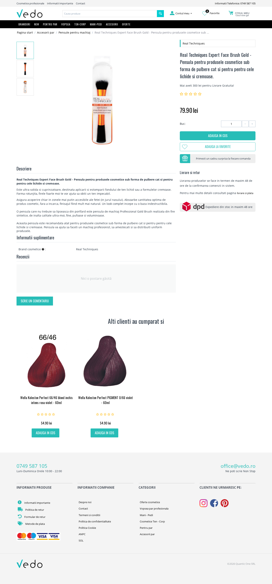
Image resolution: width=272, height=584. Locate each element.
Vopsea (65, 24)
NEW (36, 24)
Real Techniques (194, 43)
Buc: (183, 124)
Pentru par (146, 528)
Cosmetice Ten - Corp (152, 521)
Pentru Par (50, 24)
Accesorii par (45, 32)
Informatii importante (37, 503)
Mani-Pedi (96, 24)
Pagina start (25, 32)
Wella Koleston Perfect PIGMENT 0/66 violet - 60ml (105, 400)
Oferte (126, 24)
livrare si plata (245, 193)
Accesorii (112, 24)
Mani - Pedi (146, 515)
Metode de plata (35, 524)
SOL (81, 540)
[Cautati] (160, 13)
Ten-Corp (80, 24)
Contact (80, 3)
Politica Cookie (87, 528)
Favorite (213, 13)
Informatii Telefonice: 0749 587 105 (235, 3)
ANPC (82, 534)
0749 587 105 (32, 465)
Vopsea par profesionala (154, 508)
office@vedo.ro (238, 465)
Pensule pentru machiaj (74, 32)
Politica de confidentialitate (95, 521)
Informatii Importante (60, 3)
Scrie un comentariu (35, 301)
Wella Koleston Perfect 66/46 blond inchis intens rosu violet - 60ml (46, 400)
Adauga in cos (217, 135)
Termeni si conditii (89, 515)
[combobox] (109, 13)
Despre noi (85, 502)
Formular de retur (34, 517)
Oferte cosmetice (150, 502)
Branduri (24, 24)
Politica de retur (34, 509)
